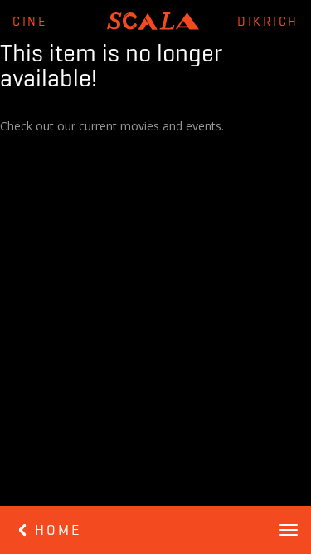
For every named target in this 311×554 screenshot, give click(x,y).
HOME (55, 530)
